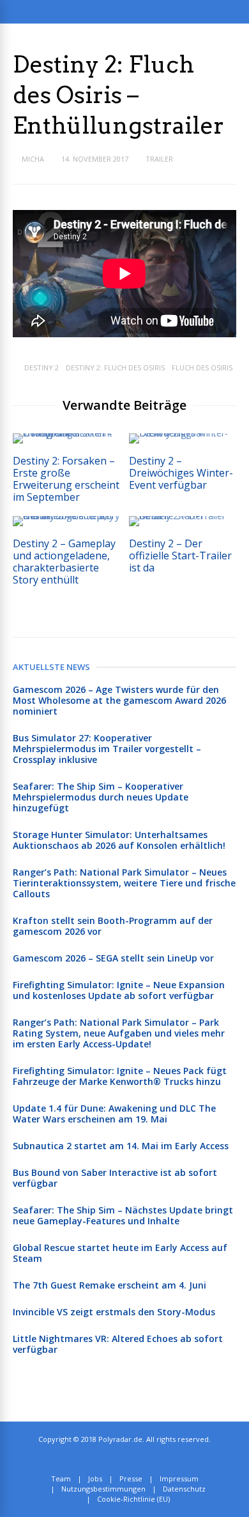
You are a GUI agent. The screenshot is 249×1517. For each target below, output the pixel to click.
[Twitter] (120, 1459)
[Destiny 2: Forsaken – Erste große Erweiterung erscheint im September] (66, 433)
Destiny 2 (41, 367)
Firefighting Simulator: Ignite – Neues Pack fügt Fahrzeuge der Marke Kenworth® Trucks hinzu (120, 1076)
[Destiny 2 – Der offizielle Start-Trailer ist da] (182, 516)
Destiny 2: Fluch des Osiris (115, 367)
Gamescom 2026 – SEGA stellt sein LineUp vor (113, 958)
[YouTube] (148, 1459)
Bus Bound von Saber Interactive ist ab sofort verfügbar (115, 1177)
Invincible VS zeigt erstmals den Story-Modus (114, 1312)
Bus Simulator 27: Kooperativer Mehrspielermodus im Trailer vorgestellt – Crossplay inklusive (107, 748)
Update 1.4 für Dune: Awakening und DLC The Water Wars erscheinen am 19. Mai (114, 1113)
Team (61, 1478)
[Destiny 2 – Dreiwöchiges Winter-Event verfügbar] (182, 433)
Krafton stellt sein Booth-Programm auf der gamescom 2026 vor (113, 925)
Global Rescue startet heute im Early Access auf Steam (120, 1252)
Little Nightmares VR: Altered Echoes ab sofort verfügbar (118, 1343)
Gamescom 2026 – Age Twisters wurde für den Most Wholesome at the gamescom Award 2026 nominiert (119, 700)
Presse (130, 1478)
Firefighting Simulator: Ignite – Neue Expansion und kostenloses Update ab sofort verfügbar (119, 990)
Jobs (95, 1478)
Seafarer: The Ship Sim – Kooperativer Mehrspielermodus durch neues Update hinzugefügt (100, 797)
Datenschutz (184, 1488)
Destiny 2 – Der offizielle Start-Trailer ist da (180, 555)
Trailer (159, 159)
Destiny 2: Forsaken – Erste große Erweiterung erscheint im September (66, 479)
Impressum (179, 1478)
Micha (33, 159)
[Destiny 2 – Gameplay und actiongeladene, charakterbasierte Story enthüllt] (66, 516)
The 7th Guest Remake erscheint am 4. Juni (109, 1285)
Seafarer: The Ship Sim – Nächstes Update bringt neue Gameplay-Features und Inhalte (123, 1215)
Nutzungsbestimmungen (103, 1488)
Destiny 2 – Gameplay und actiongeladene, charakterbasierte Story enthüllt (64, 561)
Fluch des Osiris (202, 367)
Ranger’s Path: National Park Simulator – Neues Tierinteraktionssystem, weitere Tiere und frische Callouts (124, 883)
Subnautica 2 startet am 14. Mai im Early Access (121, 1146)
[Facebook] (134, 1459)
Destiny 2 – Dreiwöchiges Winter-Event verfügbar (181, 473)
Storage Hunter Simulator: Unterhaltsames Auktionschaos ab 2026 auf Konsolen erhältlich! (119, 839)
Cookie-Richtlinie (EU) (133, 1499)
